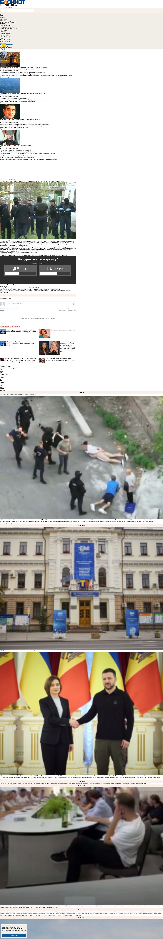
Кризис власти (4, 51)
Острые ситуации (5, 77)
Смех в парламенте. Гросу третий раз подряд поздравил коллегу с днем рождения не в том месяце (28, 153)
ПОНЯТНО (14, 935)
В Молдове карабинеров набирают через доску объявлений (17, 151)
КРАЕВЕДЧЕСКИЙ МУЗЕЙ (7, 22)
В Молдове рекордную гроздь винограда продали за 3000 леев (32, 521)
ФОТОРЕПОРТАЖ (5, 40)
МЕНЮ (2, 14)
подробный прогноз (5, 368)
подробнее (14, 368)
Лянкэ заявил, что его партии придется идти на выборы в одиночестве (20, 74)
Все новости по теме (6, 70)
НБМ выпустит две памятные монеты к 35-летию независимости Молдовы (46, 783)
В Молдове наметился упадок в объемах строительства (45, 907)
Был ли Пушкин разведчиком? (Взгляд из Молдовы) (14, 783)
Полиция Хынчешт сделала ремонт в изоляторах (14, 287)
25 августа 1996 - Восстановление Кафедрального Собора (131, 521)
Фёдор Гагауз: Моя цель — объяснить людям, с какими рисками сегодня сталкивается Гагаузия (56, 915)
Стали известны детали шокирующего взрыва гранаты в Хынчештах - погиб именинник (25, 289)
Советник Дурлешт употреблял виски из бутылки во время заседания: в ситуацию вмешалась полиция (26, 905)
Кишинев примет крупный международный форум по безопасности (65, 521)
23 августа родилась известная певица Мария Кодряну (133, 783)
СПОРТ (2, 38)
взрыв (6, 292)
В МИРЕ (2, 20)
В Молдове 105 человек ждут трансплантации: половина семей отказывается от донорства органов (139, 775)
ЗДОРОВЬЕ (3, 19)
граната (2, 292)
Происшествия (4, 180)
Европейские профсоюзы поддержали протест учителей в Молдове (36, 913)
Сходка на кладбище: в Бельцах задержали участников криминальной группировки (21, 519)
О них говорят (4, 103)
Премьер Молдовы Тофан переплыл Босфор (47, 775)
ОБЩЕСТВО (3, 30)
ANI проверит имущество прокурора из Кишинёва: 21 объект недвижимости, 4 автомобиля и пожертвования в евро (91, 783)
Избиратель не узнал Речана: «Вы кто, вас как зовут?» (16, 150)
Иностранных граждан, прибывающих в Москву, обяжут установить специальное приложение (68, 519)
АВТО (1, 16)
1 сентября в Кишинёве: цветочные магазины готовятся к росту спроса (19, 777)
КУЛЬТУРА (3, 24)
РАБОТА (10, 44)
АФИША (2, 17)
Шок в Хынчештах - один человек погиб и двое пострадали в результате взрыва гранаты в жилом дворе (30, 290)
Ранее (16, 309)
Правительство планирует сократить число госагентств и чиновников (71, 913)
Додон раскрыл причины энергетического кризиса (14, 98)
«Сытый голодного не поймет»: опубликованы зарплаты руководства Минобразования (22, 650)
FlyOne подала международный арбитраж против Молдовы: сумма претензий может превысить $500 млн (76, 905)
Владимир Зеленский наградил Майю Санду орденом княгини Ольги (18, 775)
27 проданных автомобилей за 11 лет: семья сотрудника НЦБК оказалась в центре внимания (111, 913)
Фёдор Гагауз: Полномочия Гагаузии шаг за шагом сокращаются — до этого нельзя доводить (124, 905)
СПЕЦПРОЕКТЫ (5, 36)
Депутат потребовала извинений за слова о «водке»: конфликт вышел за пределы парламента (63, 911)
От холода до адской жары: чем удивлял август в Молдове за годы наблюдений (111, 519)
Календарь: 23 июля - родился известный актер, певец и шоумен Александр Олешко (24, 124)
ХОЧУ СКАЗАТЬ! (5, 41)
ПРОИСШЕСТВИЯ (5, 33)
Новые (2, 309)
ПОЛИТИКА (3, 32)
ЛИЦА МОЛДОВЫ (5, 25)
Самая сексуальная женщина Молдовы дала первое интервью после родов (22, 126)
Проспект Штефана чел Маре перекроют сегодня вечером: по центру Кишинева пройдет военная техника (112, 911)
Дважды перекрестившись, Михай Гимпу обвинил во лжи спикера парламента (22, 72)
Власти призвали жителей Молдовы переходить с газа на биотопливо (99, 521)
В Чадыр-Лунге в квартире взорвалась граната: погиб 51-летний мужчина (19, 394)
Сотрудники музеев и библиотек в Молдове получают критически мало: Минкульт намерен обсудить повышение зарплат (65, 777)
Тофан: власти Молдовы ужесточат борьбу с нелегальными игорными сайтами (21, 911)
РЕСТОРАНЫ (4, 35)
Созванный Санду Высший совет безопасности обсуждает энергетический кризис (23, 100)
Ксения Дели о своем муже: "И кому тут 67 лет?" (14, 127)
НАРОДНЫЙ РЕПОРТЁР (7, 27)
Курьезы (2, 129)
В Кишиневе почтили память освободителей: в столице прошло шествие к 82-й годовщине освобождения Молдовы (86, 775)
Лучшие (9, 309)
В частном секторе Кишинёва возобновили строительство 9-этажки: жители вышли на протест (117, 777)
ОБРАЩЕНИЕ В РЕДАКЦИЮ (8, 28)
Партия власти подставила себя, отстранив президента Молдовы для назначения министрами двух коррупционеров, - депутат (36, 75)
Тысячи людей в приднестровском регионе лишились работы (17, 101)
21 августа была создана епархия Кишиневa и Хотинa (19, 915)
